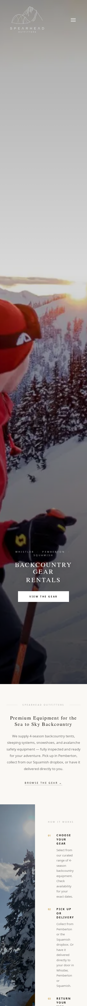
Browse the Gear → (43, 783)
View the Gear (43, 596)
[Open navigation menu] (73, 20)
